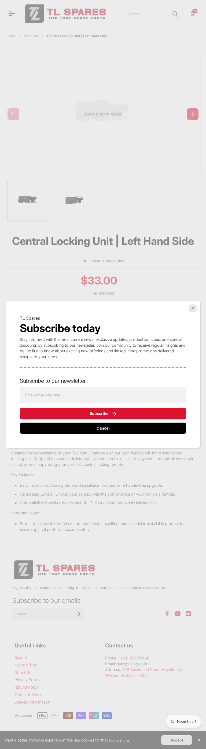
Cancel (103, 428)
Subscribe (99, 413)
